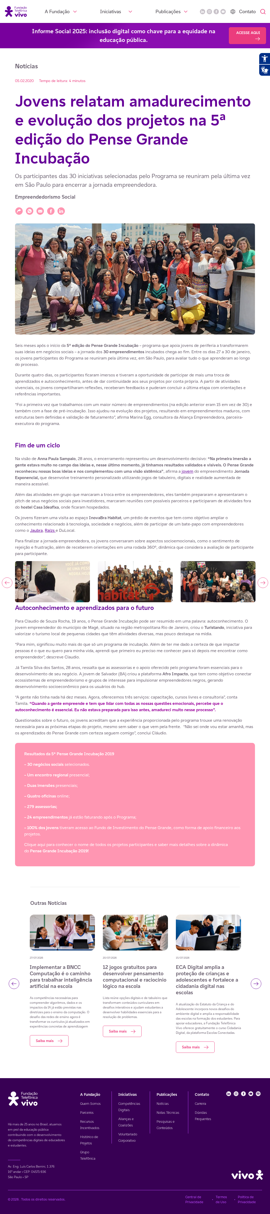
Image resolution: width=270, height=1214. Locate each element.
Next (263, 582)
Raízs (50, 530)
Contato (247, 11)
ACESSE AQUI (248, 32)
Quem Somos (90, 1103)
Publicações (168, 11)
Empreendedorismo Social (45, 197)
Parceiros (87, 1112)
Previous (7, 582)
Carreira (200, 1103)
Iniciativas (110, 11)
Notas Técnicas (168, 1112)
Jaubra (36, 530)
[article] (135, 604)
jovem (187, 471)
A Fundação (57, 11)
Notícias (163, 1103)
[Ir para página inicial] (16, 11)
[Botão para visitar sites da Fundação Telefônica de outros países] (232, 11)
